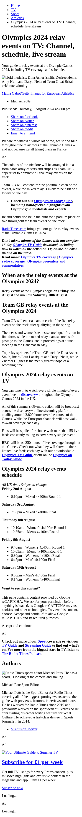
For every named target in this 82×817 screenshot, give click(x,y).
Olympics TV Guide (27, 245)
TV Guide (9, 645)
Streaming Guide (38, 645)
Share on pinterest (24, 125)
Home (15, 6)
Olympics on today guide (53, 201)
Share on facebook (24, 117)
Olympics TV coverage (38, 257)
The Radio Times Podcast (21, 654)
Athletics (17, 18)
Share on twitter (22, 121)
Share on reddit (22, 129)
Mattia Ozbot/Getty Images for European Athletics (38, 93)
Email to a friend (23, 133)
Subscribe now (12, 788)
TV (13, 10)
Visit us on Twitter (24, 729)
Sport (15, 14)
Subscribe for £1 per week (32, 762)
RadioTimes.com (14, 229)
